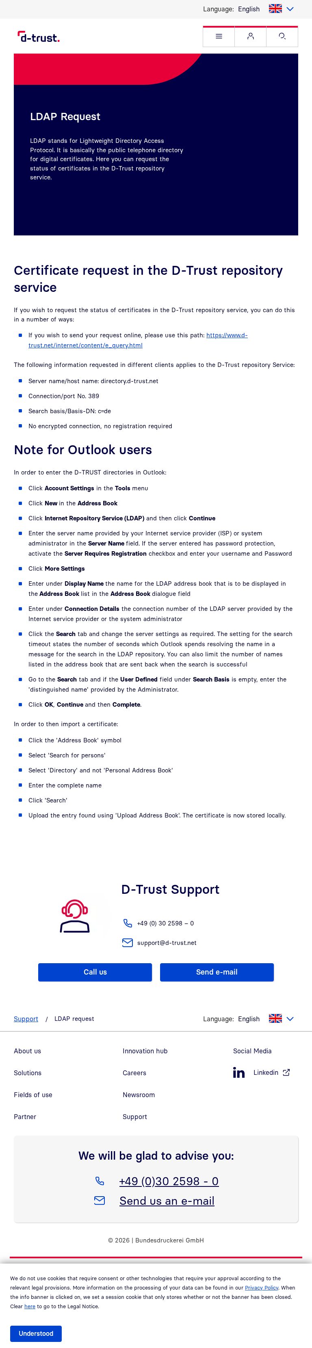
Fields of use (33, 1095)
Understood (36, 1333)
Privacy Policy (261, 1287)
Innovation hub (145, 1051)
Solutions (27, 1073)
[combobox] (266, 9)
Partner (25, 1117)
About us (27, 1051)
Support (26, 1019)
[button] (219, 36)
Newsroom (139, 1095)
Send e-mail (217, 972)
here (29, 1306)
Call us (95, 972)
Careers (134, 1073)
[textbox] (266, 9)
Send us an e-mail (166, 1200)
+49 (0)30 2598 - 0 (169, 1181)
